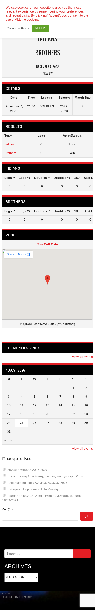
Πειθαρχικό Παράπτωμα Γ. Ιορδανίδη (32, 489)
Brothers (10, 153)
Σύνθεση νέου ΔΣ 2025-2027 (27, 469)
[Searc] (86, 516)
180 (77, 177)
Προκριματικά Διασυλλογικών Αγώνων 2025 (37, 482)
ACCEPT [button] (41, 28)
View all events (82, 356)
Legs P (9, 177)
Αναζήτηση (9, 509)
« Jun (8, 440)
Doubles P (42, 177)
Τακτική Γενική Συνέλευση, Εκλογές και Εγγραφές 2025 (45, 476)
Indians (9, 144)
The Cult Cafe (47, 244)
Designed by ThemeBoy (17, 597)
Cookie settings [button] (18, 28)
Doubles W (62, 177)
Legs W (24, 177)
